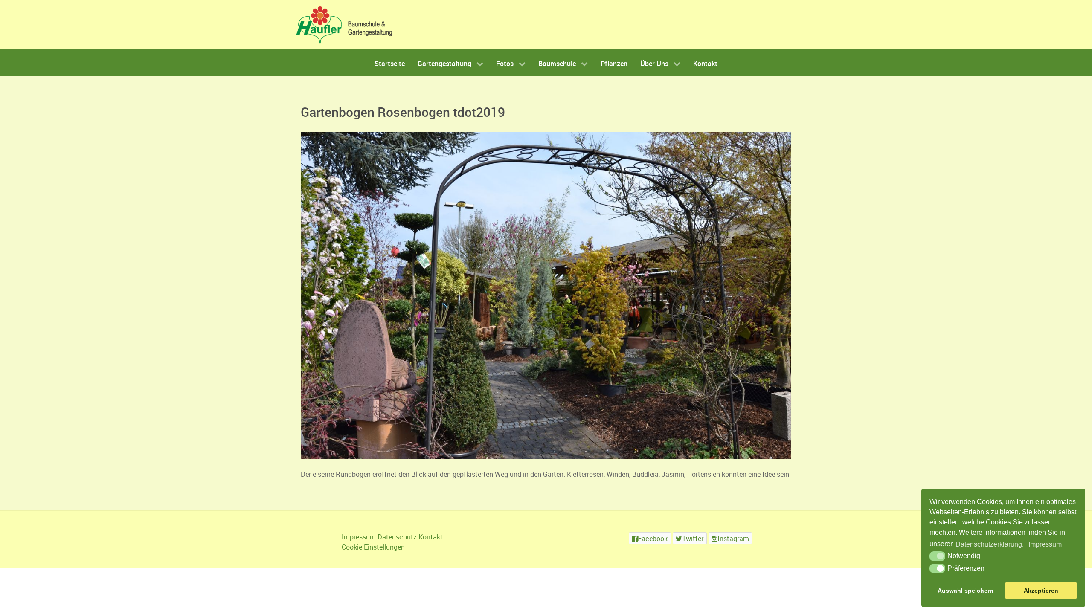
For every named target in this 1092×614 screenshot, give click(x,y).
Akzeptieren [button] (1041, 590)
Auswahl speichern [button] (965, 590)
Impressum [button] (1045, 544)
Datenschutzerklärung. (990, 544)
